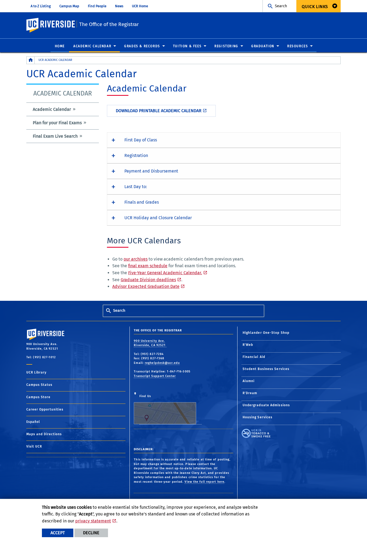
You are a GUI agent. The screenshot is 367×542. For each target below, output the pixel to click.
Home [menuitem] (60, 46)
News (119, 6)
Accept (58, 532)
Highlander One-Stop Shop (266, 333)
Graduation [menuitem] (262, 46)
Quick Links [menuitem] (315, 6)
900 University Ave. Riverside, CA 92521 (150, 343)
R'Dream (250, 393)
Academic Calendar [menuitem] (92, 46)
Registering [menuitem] (226, 46)
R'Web (248, 345)
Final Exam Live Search (55, 136)
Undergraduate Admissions (266, 405)
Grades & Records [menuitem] (142, 46)
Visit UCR (34, 446)
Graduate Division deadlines (148, 279)
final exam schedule (147, 265)
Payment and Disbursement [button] (151, 171)
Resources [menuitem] (297, 46)
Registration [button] (136, 155)
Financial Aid (254, 357)
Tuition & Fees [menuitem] (187, 46)
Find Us (145, 396)
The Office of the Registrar (109, 24)
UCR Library (36, 372)
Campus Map (69, 6)
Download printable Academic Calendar (159, 110)
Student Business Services (266, 369)
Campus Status (39, 385)
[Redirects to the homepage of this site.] (31, 60)
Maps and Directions (44, 434)
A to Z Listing (41, 6)
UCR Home (140, 6)
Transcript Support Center (155, 376)
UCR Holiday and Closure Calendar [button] (158, 217)
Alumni (249, 381)
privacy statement (93, 520)
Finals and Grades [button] (141, 202)
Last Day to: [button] (135, 186)
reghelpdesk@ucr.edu (162, 363)
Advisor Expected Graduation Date (145, 286)
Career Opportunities (44, 409)
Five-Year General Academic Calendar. (165, 272)
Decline (91, 532)
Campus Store (38, 397)
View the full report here (204, 482)
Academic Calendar (52, 109)
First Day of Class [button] (140, 139)
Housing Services (258, 417)
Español (33, 422)
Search (281, 6)
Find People (97, 6)
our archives (135, 259)
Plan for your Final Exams (57, 122)
